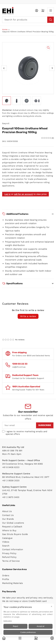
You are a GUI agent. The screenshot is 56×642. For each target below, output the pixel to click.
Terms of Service (11, 561)
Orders (5, 575)
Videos (5, 542)
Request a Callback (12, 526)
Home (5, 29)
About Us (7, 511)
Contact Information (12, 549)
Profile (5, 579)
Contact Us (8, 515)
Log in (7, 194)
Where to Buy (9, 530)
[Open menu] (51, 10)
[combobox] (28, 20)
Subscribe (44, 425)
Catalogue (7, 538)
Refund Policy (9, 557)
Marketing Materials (12, 583)
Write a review (28, 316)
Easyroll (5, 123)
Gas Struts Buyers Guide (15, 534)
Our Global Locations (13, 523)
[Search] (50, 20)
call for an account (23, 194)
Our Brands (8, 519)
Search (5, 545)
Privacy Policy (9, 553)
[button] (8, 339)
